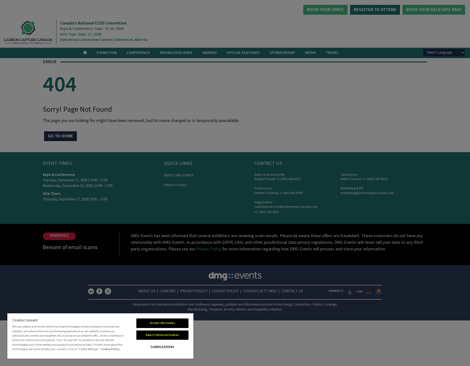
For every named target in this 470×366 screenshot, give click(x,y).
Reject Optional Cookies (162, 335)
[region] (100, 336)
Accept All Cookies (162, 323)
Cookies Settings (162, 346)
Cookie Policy (110, 349)
